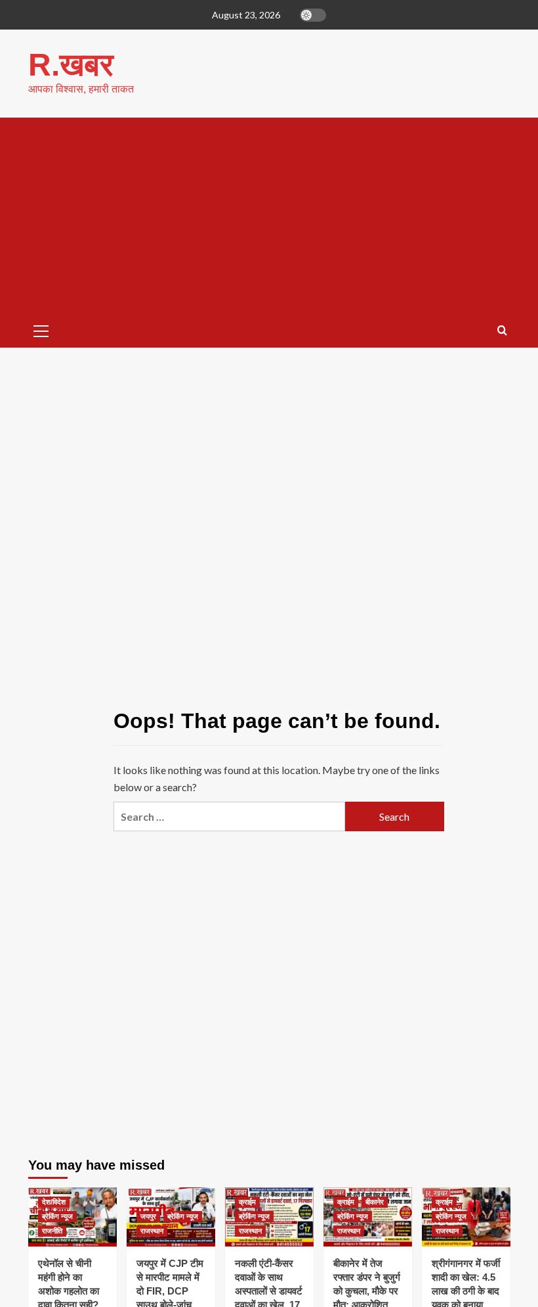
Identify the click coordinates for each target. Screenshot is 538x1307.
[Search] (502, 331)
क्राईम (247, 1202)
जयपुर (148, 1216)
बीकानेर (374, 1202)
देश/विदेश (54, 1202)
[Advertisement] (269, 216)
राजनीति (52, 1231)
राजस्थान (151, 1231)
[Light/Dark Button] (313, 15)
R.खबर (71, 64)
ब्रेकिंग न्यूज (57, 1216)
